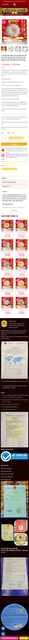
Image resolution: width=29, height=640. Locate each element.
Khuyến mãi (8, 161)
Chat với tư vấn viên (10, 638)
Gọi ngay (25, 638)
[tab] (14, 178)
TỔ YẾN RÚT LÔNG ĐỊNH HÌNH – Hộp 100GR (21, 271)
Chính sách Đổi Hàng (6, 471)
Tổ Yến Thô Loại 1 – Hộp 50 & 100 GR (21, 310)
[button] (9, 133)
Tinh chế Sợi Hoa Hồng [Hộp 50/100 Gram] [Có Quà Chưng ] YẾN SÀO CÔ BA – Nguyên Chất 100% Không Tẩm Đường (21, 252)
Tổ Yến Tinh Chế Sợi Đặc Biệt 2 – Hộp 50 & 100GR (7, 291)
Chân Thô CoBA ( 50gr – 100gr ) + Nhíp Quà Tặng (7, 271)
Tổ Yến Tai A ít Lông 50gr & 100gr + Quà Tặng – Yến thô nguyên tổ (7, 252)
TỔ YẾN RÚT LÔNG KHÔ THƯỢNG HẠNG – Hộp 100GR (21, 291)
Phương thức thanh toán (7, 476)
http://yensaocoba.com (11, 409)
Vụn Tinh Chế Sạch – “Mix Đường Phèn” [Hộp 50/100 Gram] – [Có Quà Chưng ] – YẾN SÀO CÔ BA (7, 310)
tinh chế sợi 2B (13, 165)
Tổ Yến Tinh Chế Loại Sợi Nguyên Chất (16, 9)
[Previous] (3, 32)
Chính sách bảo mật (6, 479)
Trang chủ (4, 8)
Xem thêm (14, 210)
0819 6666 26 (9, 404)
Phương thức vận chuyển (7, 474)
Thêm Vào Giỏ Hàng (16, 138)
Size (2, 132)
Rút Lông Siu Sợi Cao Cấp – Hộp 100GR (7, 233)
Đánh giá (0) (6, 186)
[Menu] (2, 4)
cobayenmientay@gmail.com (11, 406)
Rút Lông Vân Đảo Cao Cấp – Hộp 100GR (22, 233)
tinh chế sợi (7, 165)
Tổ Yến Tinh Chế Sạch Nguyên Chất (16, 8)
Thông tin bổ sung (8, 182)
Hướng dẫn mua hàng (6, 468)
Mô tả (4, 178)
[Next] (25, 32)
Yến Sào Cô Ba (13, 635)
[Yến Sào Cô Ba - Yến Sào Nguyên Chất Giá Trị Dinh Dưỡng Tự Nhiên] (14, 4)
